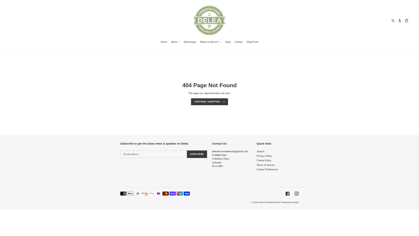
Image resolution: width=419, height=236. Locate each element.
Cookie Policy (264, 160)
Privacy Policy (264, 156)
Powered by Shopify (290, 202)
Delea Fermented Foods (269, 202)
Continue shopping (207, 101)
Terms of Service (266, 165)
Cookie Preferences (267, 169)
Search (260, 151)
